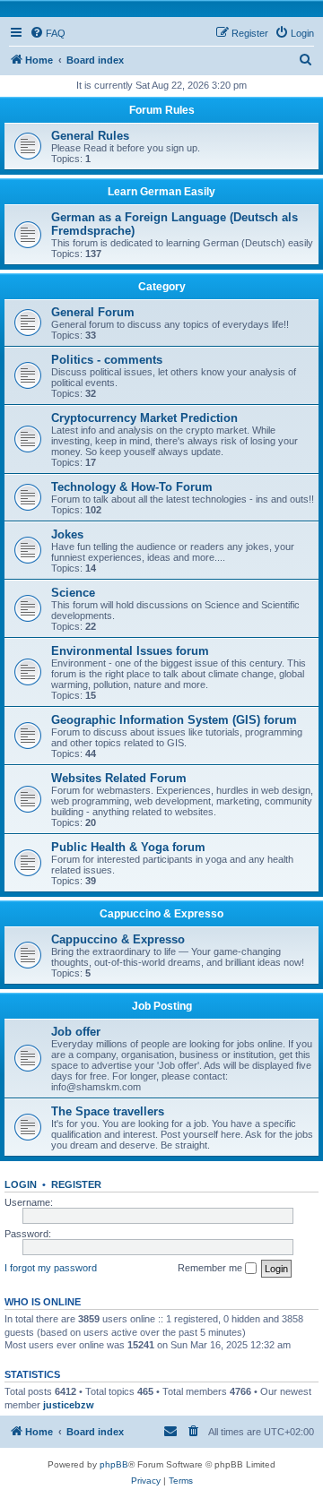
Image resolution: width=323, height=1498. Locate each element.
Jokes (67, 534)
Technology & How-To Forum (132, 487)
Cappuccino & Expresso (161, 914)
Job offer (75, 1031)
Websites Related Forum (119, 778)
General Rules (90, 135)
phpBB (114, 1464)
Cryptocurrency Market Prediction (144, 418)
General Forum (93, 312)
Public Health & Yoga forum (128, 847)
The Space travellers (107, 1111)
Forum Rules (162, 110)
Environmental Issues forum (130, 651)
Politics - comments (106, 359)
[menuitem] (47, 33)
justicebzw (68, 1404)
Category (162, 286)
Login (20, 1184)
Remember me (211, 1267)
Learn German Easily (161, 191)
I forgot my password (50, 1267)
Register (76, 1184)
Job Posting (162, 1006)
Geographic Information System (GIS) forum (174, 720)
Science (73, 592)
